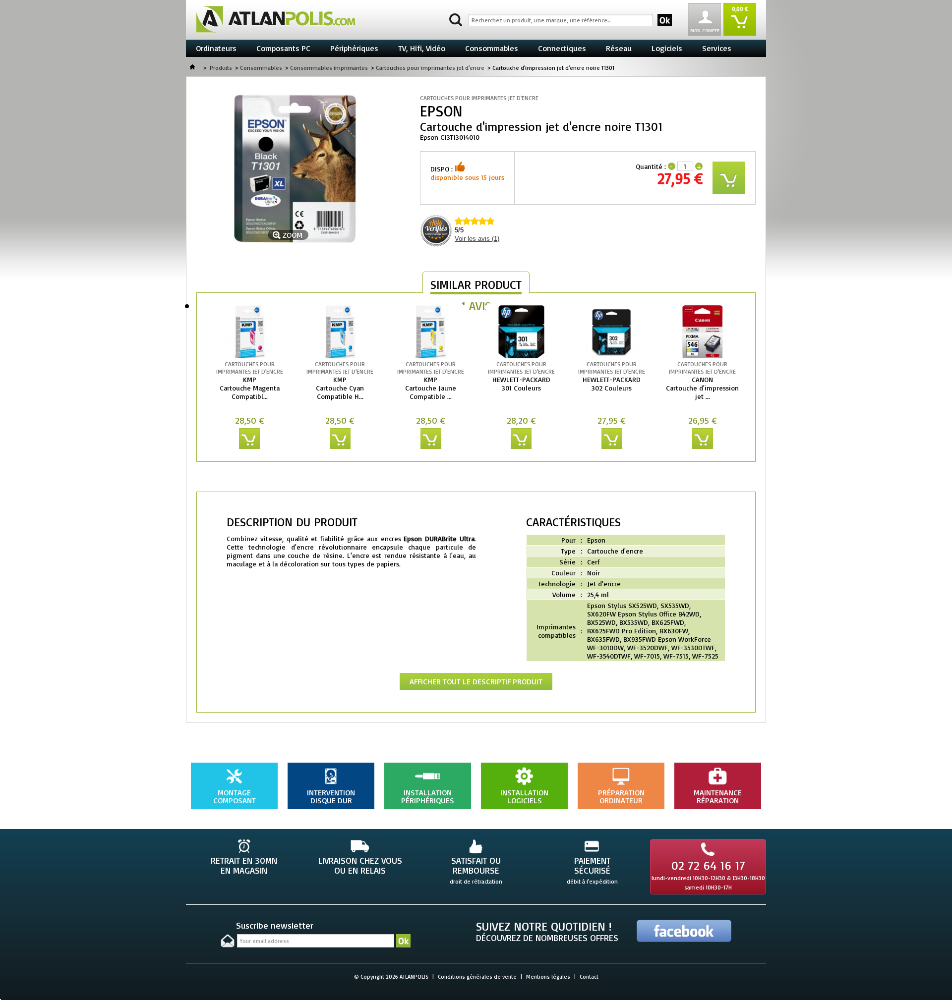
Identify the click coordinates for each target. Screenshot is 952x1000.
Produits (221, 67)
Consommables (491, 48)
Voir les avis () (477, 238)
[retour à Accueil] (192, 67)
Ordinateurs (216, 48)
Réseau (619, 48)
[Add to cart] (249, 438)
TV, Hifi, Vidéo (421, 48)
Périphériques (354, 48)
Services (716, 48)
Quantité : (651, 166)
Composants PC (283, 48)
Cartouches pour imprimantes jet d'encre (430, 67)
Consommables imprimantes (329, 67)
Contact (589, 976)
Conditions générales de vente (477, 976)
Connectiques (562, 48)
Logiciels (667, 48)
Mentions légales (548, 976)
